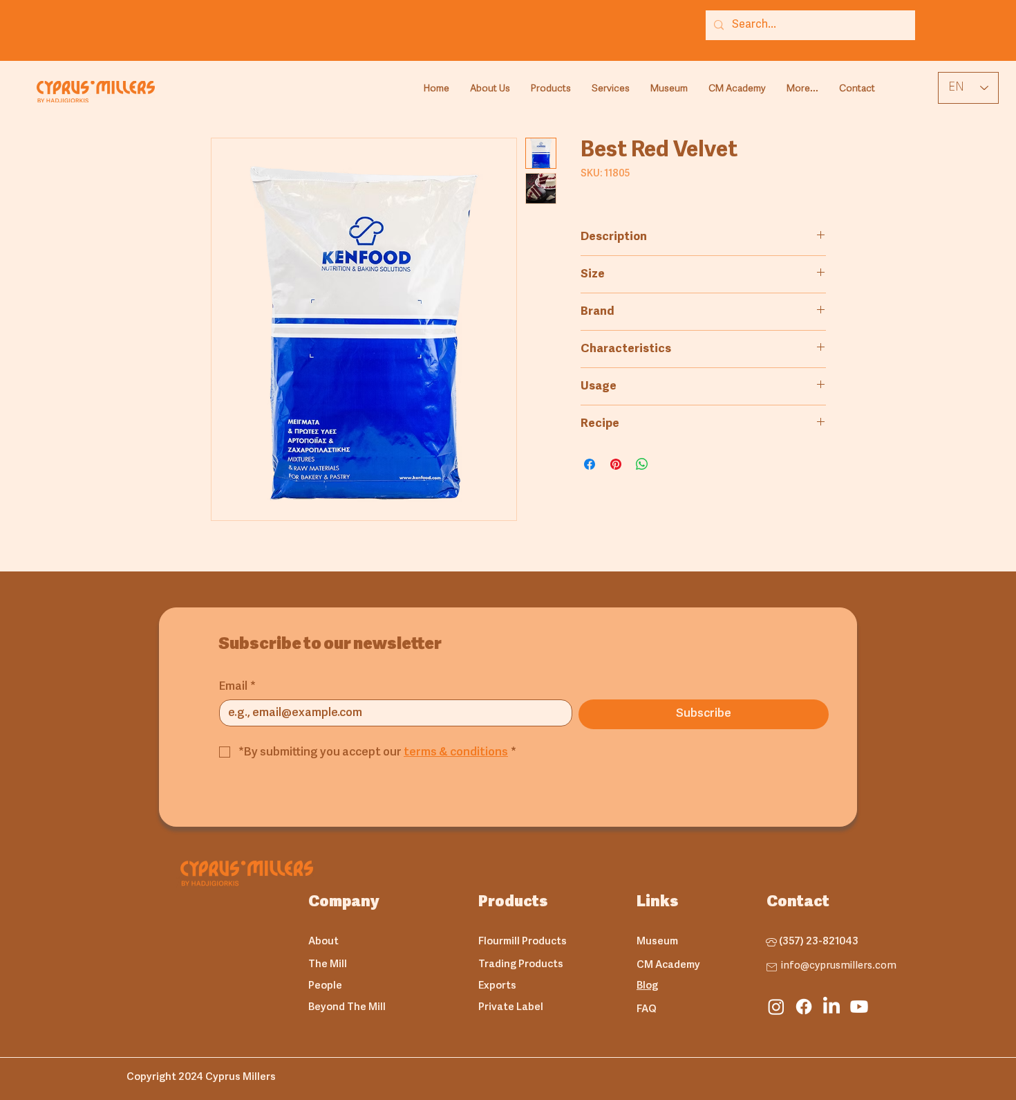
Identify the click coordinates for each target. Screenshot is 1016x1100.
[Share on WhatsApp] (642, 464)
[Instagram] (776, 1006)
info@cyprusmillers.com (838, 966)
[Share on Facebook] (589, 464)
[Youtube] (859, 1006)
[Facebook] (803, 1006)
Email (237, 686)
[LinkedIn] (831, 1006)
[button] (550, 89)
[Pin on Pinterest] (616, 464)
